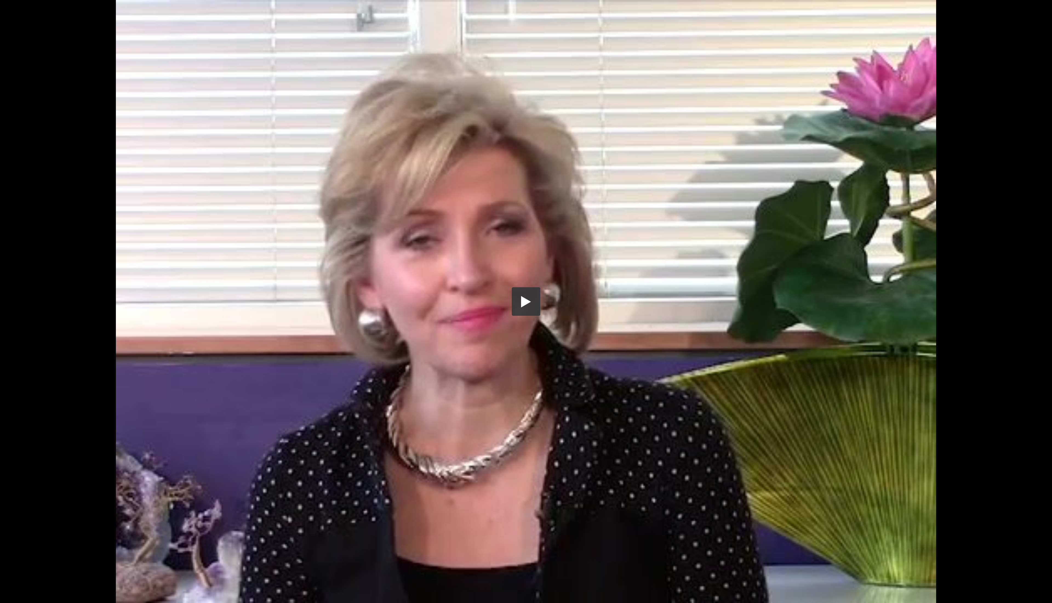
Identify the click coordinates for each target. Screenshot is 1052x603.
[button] (526, 301)
